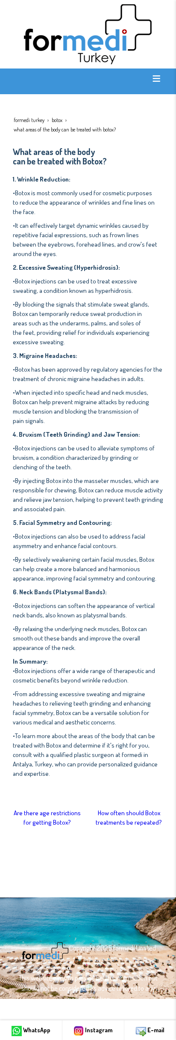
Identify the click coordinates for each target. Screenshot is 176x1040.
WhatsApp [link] (36, 1030)
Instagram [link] (98, 1030)
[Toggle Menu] (156, 78)
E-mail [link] (155, 1030)
